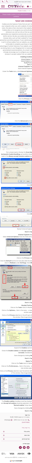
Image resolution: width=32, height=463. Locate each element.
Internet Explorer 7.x (26, 59)
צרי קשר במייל (26, 428)
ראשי (29, 11)
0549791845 (26, 422)
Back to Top (28, 232)
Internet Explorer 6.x (26, 61)
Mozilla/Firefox (28, 63)
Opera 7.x (29, 64)
